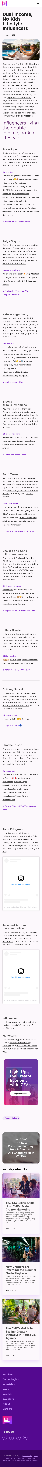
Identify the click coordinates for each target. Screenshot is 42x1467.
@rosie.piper (8, 172)
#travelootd (7, 782)
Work (5, 1389)
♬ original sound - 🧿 (12, 725)
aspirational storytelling (19, 98)
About (6, 1404)
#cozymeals (17, 190)
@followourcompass (11, 586)
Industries (8, 1384)
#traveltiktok (17, 663)
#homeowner (29, 521)
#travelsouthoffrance (11, 796)
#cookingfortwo (24, 186)
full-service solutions (26, 1046)
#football (35, 274)
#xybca (5, 284)
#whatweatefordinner (28, 179)
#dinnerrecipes (9, 201)
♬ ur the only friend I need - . (15, 455)
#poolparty (32, 517)
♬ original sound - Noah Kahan (16, 222)
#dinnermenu (8, 183)
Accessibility (6, 1460)
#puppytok (23, 375)
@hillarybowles (9, 656)
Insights (7, 1394)
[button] (20, 1093)
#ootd (19, 778)
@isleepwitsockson (11, 270)
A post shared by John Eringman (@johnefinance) (21, 907)
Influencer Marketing (11, 1118)
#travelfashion (8, 785)
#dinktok (26, 719)
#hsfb (20, 281)
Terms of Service (27, 1456)
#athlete (21, 277)
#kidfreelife (30, 600)
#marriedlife (16, 525)
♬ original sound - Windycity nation (18, 531)
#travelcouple (8, 789)
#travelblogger (20, 782)
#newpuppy (7, 365)
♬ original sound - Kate (12, 382)
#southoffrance (23, 792)
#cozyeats (28, 190)
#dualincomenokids (20, 194)
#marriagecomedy (30, 660)
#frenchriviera (8, 799)
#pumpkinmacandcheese (13, 204)
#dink (36, 190)
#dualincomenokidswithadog (15, 197)
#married (6, 525)
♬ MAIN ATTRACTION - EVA (16, 670)
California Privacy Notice (18, 1458)
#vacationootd (9, 792)
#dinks (25, 597)
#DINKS (23, 517)
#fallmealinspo (9, 208)
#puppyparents (9, 368)
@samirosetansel (10, 503)
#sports (33, 277)
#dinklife (21, 600)
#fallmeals (30, 204)
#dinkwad (6, 194)
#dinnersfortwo (9, 186)
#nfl (25, 281)
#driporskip (13, 281)
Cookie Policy (31, 1458)
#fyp (28, 274)
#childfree (28, 663)
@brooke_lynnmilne (11, 434)
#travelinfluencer (23, 785)
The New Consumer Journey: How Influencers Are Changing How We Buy (20, 1147)
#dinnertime (34, 197)
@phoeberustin (9, 771)
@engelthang (8, 343)
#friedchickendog (10, 375)
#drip (4, 281)
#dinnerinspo (20, 183)
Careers (7, 1409)
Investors (8, 1399)
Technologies (10, 1379)
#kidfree (13, 600)
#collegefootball (9, 277)
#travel (25, 796)
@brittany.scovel (9, 715)
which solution (19, 1049)
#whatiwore (27, 778)
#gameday (32, 281)
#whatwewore (21, 789)
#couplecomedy (9, 604)
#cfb (28, 277)
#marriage (7, 663)
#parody (21, 604)
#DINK (5, 448)
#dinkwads (28, 361)
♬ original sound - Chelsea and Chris (18, 610)
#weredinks (7, 590)
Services (7, 1374)
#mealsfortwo (22, 201)
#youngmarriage (15, 521)
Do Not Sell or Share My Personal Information (25, 1460)
